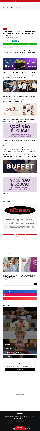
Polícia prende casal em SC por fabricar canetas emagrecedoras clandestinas (28, 275)
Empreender (15, 418)
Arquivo (7, 7)
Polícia (33, 416)
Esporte (23, 416)
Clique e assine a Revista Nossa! (20, 234)
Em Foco (20, 416)
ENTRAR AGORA (20, 369)
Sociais (19, 418)
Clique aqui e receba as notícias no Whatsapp (20, 44)
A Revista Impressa (19, 428)
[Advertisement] (20, 16)
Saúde (30, 416)
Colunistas (12, 416)
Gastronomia (24, 418)
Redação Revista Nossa (9, 37)
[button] (34, 254)
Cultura (27, 416)
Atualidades (7, 416)
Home (4, 7)
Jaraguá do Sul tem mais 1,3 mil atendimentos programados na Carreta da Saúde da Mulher (10, 275)
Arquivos (5, 195)
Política (16, 416)
